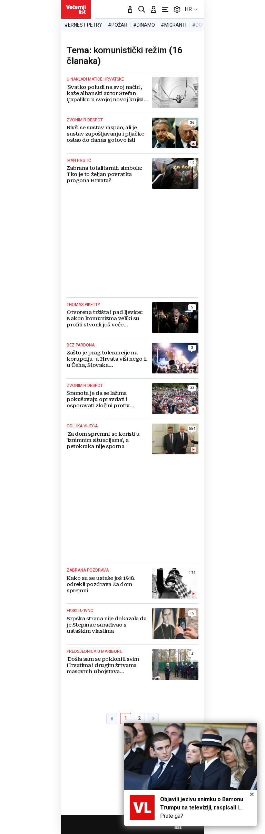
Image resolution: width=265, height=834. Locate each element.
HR (188, 9)
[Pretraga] (142, 9)
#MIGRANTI (173, 25)
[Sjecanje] (130, 9)
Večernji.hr (76, 9)
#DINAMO (144, 25)
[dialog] (190, 774)
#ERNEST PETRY (83, 25)
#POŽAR (117, 25)
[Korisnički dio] (153, 9)
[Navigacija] (165, 9)
